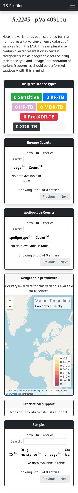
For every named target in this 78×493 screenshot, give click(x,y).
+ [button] (10, 300)
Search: (16, 159)
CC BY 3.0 (47, 390)
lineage (15, 167)
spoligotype (18, 237)
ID (11, 454)
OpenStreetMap (13, 393)
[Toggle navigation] (72, 6)
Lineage (51, 454)
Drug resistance (29, 452)
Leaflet (9, 390)
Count (34, 167)
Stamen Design (33, 390)
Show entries (39, 153)
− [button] (10, 306)
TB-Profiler (13, 5)
